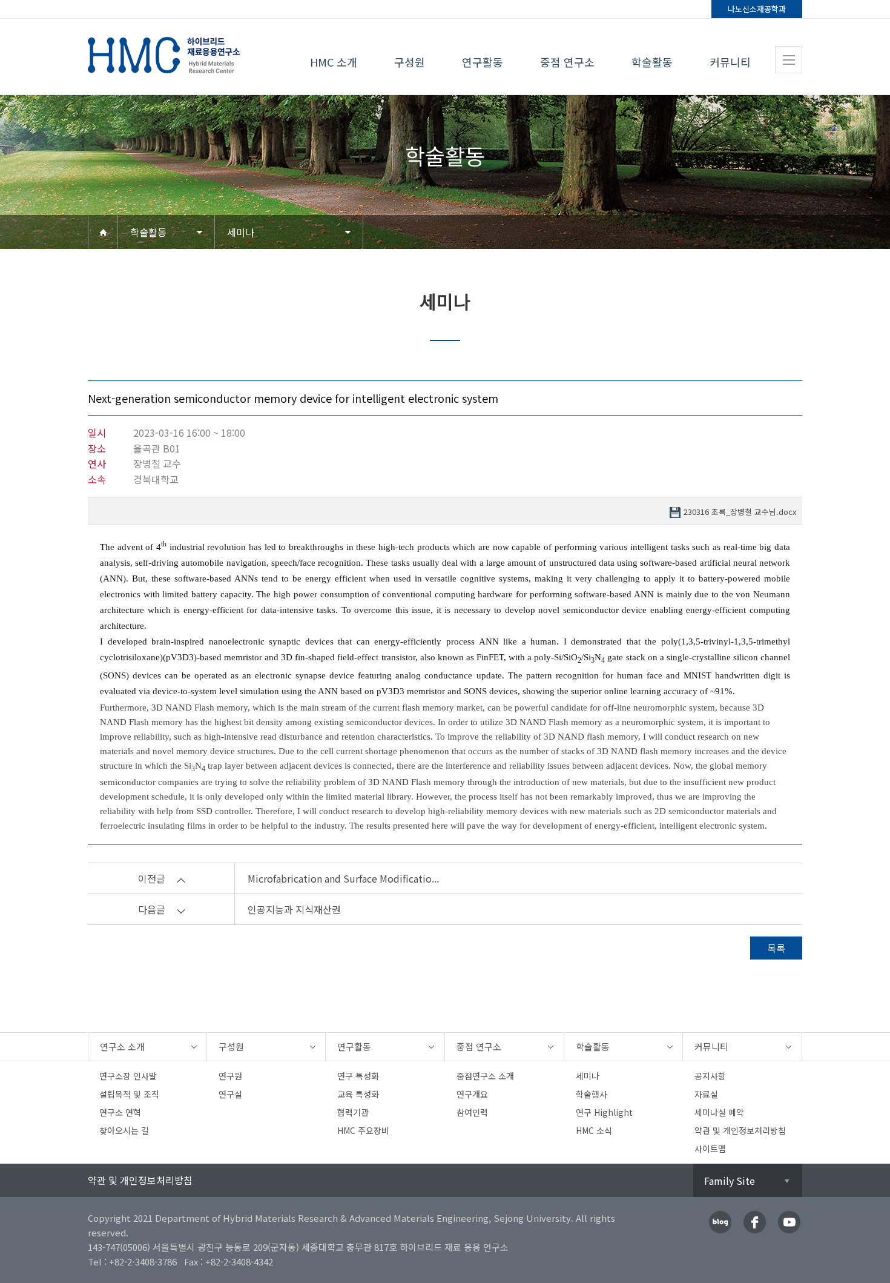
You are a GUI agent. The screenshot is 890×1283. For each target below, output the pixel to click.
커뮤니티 (730, 62)
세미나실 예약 (719, 1112)
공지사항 (710, 1076)
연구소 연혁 (120, 1112)
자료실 (706, 1094)
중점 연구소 (567, 62)
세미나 (240, 232)
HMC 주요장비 (363, 1130)
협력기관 (353, 1112)
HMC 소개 (333, 62)
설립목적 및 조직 (129, 1094)
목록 (776, 948)
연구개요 (472, 1094)
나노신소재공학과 (757, 9)
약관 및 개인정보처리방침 (740, 1130)
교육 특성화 (358, 1094)
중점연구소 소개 (485, 1076)
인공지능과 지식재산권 (294, 909)
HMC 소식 (594, 1130)
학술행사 (591, 1094)
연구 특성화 (358, 1076)
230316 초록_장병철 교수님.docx (740, 512)
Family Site (729, 1180)
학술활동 (652, 62)
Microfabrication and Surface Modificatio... (343, 878)
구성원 (409, 62)
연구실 (230, 1094)
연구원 (230, 1076)
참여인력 (472, 1112)
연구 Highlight (604, 1112)
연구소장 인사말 (128, 1076)
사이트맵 (710, 1148)
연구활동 (482, 62)
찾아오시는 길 (124, 1130)
